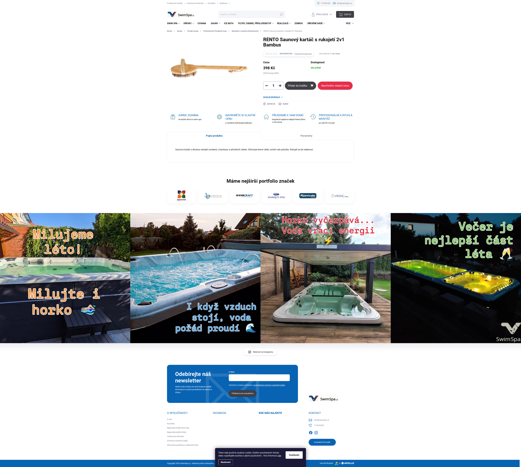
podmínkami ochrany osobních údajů (269, 385)
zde (279, 455)
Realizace (224, 3)
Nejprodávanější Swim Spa (178, 428)
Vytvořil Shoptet (326, 463)
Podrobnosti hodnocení (303, 54)
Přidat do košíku (297, 85)
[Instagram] (316, 432)
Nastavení (226, 462)
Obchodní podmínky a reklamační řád (182, 445)
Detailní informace (271, 97)
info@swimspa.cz (321, 420)
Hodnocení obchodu (195, 3)
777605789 (319, 425)
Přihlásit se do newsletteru (243, 393)
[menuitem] (174, 23)
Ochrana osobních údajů (177, 441)
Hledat (281, 14)
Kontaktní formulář (322, 442)
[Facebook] (311, 432)
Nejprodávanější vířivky (176, 432)
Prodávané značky (175, 3)
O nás (169, 419)
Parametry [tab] (306, 135)
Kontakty (211, 3)
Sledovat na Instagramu (263, 352)
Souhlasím (294, 455)
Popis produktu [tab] (214, 135)
